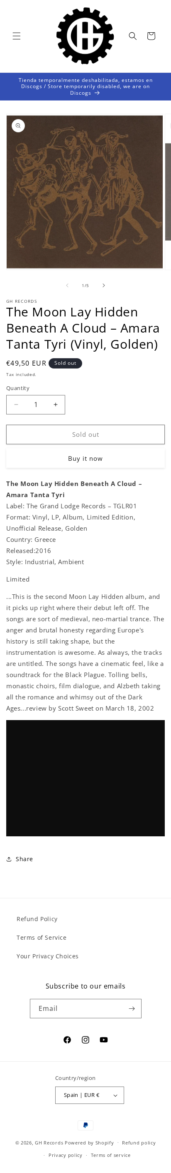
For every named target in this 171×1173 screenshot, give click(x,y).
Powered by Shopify (89, 1142)
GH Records (49, 1142)
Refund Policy (37, 919)
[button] (16, 36)
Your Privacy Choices (48, 956)
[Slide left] (67, 285)
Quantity (17, 388)
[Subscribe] (132, 1008)
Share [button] (24, 859)
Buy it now (85, 458)
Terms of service (111, 1155)
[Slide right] (104, 285)
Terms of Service (42, 937)
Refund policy (139, 1142)
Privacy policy (66, 1155)
